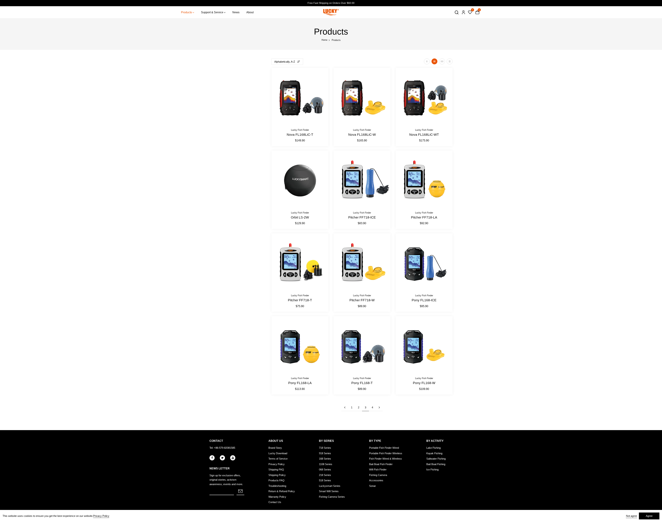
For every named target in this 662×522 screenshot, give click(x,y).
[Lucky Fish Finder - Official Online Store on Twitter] (222, 457)
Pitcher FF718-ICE (362, 217)
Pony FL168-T (362, 383)
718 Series (325, 447)
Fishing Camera (378, 475)
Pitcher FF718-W (362, 300)
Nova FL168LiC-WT (424, 134)
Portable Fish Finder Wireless (385, 453)
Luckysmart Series (329, 485)
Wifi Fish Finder (378, 469)
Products (186, 12)
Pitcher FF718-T (300, 300)
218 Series (325, 475)
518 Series (325, 480)
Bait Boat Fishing (435, 464)
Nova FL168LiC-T (300, 134)
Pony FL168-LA (300, 383)
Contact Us (274, 502)
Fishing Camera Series (332, 496)
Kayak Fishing (434, 453)
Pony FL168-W (424, 383)
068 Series (325, 469)
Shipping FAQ (276, 469)
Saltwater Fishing (436, 458)
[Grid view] (427, 61)
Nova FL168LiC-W (362, 134)
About (250, 12)
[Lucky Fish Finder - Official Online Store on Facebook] (212, 457)
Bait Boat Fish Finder (381, 464)
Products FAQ (276, 480)
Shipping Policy (277, 475)
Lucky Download (277, 453)
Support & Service (212, 12)
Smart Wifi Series (329, 491)
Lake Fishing (433, 447)
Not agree (631, 515)
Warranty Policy (277, 496)
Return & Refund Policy (281, 491)
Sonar (372, 485)
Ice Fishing (432, 469)
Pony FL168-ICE (424, 300)
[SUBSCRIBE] (240, 491)
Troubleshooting (277, 485)
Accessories (376, 480)
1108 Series (325, 464)
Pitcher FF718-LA (424, 217)
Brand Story (275, 447)
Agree (649, 515)
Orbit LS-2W (300, 217)
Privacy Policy (276, 464)
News (235, 12)
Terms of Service (278, 458)
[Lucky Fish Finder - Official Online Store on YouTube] (232, 457)
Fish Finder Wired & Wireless (385, 458)
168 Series (325, 458)
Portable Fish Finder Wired (384, 447)
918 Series (325, 453)
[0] (470, 12)
